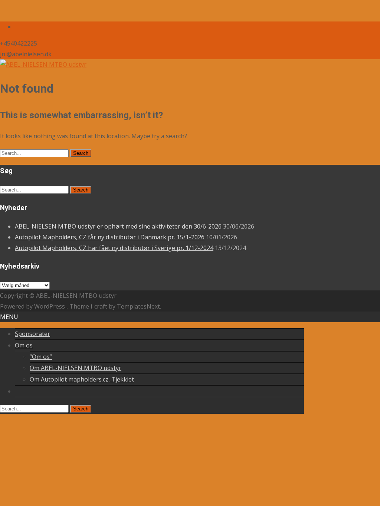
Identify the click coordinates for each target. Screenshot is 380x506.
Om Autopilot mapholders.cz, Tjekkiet (82, 379)
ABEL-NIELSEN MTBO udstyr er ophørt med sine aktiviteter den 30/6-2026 (118, 226)
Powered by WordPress (33, 306)
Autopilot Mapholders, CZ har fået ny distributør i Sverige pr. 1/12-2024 (114, 248)
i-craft (100, 306)
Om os (24, 345)
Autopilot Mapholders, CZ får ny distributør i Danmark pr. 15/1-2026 (109, 237)
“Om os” (41, 357)
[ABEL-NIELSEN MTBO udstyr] (43, 64)
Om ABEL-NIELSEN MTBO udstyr (75, 368)
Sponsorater (32, 334)
